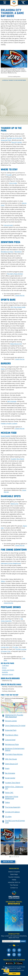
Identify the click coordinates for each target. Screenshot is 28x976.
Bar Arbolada (11, 401)
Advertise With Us (14, 882)
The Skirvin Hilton (11, 735)
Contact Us (14, 888)
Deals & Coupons (14, 872)
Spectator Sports (7, 674)
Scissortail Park (6, 140)
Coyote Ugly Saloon (12, 812)
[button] (4, 2)
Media (14, 880)
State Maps (14, 874)
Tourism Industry (14, 877)
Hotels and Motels (8, 670)
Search (23, 1)
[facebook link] (9, 950)
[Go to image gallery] (14, 67)
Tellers (3, 581)
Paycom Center (16, 142)
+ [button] (2, 698)
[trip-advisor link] (19, 954)
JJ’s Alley (15, 647)
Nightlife (5, 672)
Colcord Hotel (8, 225)
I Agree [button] (14, 973)
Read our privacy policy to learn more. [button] (14, 970)
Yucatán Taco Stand (17, 459)
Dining (4, 668)
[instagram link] (14, 954)
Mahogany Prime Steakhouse (11, 563)
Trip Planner (14, 885)
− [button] (2, 701)
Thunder (9, 175)
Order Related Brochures (10, 678)
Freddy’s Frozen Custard (9, 423)
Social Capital (5, 436)
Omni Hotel (13, 183)
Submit (23, 941)
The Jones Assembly (12, 807)
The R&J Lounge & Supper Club (15, 821)
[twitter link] (14, 950)
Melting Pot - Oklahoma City (14, 787)
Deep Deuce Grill (16, 344)
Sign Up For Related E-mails (11, 684)
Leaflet (10, 712)
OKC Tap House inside (18, 307)
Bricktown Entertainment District (14, 749)
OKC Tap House (11, 759)
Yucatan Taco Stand (12, 782)
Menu (4, 1)
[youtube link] (9, 954)
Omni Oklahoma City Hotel (15, 725)
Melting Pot (14, 504)
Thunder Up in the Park (14, 138)
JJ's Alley (8, 816)
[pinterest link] (19, 950)
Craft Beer (5, 665)
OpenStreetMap (19, 712)
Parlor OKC (9, 792)
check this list (19, 295)
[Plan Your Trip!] (5, 971)
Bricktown (18, 252)
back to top (8, 861)
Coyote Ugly (5, 647)
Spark (3, 369)
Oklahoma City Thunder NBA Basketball (14, 716)
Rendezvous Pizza (7, 252)
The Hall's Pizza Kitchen (15, 274)
